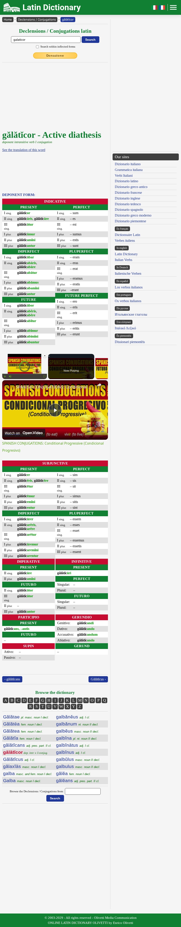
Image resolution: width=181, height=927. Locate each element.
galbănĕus (73, 716)
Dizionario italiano (128, 164)
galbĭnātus (73, 745)
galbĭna (76, 738)
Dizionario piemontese (130, 221)
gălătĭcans (27, 745)
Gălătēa (23, 723)
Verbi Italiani (124, 175)
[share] (99, 385)
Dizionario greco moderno (133, 215)
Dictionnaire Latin (127, 235)
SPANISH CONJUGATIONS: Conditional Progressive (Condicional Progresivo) (54, 387)
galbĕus (77, 730)
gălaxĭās (24, 766)
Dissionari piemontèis (130, 342)
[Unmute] (10, 376)
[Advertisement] (146, 50)
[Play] (5, 376)
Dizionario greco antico (131, 187)
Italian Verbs (123, 260)
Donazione (55, 55)
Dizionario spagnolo (129, 209)
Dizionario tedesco (128, 204)
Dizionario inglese (127, 198)
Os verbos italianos (128, 301)
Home (8, 19)
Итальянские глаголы (131, 314)
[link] (9, 387)
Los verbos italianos (129, 287)
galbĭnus (71, 752)
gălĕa (73, 773)
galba (27, 773)
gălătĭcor (68, 19)
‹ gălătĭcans (12, 679)
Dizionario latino (126, 181)
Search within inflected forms (57, 46)
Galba (22, 780)
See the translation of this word (23, 150)
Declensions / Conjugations (37, 19)
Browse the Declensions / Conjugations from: (37, 791)
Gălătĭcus (19, 759)
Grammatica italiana (129, 170)
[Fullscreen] (44, 376)
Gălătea (23, 730)
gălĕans (77, 780)
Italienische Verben (128, 273)
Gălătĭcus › (98, 679)
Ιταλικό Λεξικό (125, 328)
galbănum (77, 723)
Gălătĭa (22, 738)
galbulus (78, 766)
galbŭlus (78, 759)
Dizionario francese (128, 192)
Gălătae (26, 716)
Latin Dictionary (126, 254)
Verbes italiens (125, 240)
